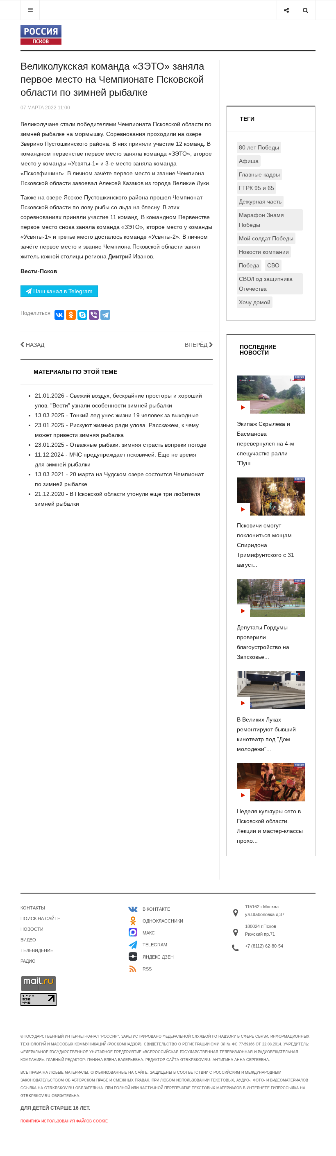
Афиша (249, 161)
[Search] (305, 10)
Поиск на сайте (40, 918)
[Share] (286, 10)
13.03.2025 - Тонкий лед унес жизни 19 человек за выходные (117, 415)
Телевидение (36, 950)
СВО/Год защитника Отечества (266, 284)
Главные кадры (259, 174)
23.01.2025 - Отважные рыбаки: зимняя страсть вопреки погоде (121, 444)
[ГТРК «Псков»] (40, 35)
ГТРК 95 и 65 (256, 188)
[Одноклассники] (71, 315)
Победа (249, 265)
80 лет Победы (259, 147)
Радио (28, 961)
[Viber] (94, 315)
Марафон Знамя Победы (261, 220)
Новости (31, 929)
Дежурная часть (260, 201)
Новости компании (264, 252)
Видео (28, 939)
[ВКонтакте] (59, 315)
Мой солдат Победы (266, 238)
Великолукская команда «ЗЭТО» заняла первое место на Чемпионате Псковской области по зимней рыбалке (112, 79)
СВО (273, 265)
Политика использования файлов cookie (64, 1121)
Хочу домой (254, 302)
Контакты (32, 907)
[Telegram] (105, 315)
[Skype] (82, 315)
